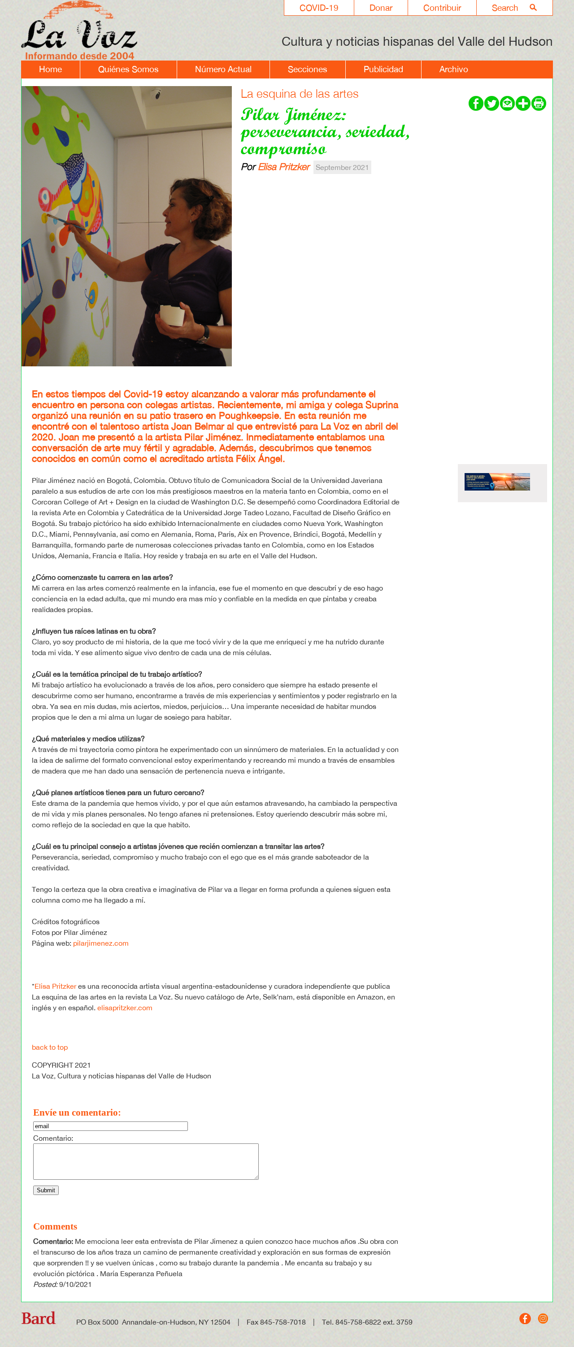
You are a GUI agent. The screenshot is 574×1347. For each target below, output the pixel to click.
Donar (381, 7)
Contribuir (442, 7)
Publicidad (383, 69)
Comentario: (53, 1138)
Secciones (307, 69)
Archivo (453, 69)
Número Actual (223, 69)
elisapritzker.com (124, 1007)
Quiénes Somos (128, 69)
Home (50, 69)
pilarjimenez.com (101, 943)
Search (505, 7)
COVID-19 (319, 7)
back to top (50, 1047)
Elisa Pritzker (283, 166)
